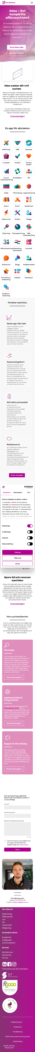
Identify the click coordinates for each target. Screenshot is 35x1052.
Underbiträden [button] (18, 1041)
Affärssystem (7, 917)
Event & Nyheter (8, 943)
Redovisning (7, 914)
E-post (7, 804)
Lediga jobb (7, 940)
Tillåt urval (17, 558)
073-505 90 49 (20, 900)
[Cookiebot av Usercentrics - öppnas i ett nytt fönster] (25, 487)
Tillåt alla (17, 552)
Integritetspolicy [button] (16, 1022)
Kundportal (6, 937)
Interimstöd (7, 925)
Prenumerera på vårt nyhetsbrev (15, 969)
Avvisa (17, 563)
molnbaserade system (11, 708)
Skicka (17, 849)
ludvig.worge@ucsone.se (20, 902)
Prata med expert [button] (17, 116)
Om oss (5, 958)
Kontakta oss (7, 952)
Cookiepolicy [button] (18, 1027)
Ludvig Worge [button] (17, 892)
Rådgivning (6, 928)
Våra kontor (6, 955)
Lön (3, 919)
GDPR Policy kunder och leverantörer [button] (17, 1036)
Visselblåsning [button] (17, 1032)
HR (3, 922)
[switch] (30, 531)
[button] (32, 3)
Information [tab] (17, 492)
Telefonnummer (9, 812)
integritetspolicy (23, 845)
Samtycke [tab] (6, 492)
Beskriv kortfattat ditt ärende (14, 821)
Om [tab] (28, 492)
